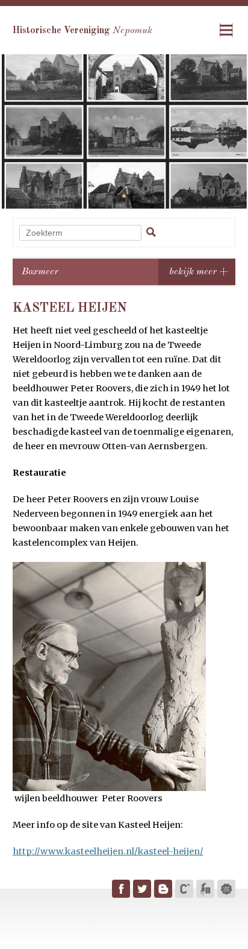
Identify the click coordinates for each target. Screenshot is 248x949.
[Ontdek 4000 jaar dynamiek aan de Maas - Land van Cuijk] (226, 889)
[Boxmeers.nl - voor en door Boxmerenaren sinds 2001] (205, 889)
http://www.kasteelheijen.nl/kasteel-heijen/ (108, 851)
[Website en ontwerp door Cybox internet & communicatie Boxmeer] (184, 889)
